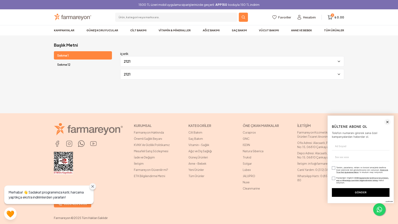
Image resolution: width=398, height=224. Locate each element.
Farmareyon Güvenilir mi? (151, 170)
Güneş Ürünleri (198, 157)
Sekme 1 (63, 55)
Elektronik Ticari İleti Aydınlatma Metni (349, 196)
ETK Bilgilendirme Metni (149, 176)
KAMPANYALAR (64, 30)
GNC (246, 138)
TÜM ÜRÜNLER (334, 30)
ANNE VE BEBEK (301, 30)
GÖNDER (313, 213)
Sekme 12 (63, 64)
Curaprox (249, 132)
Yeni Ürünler (196, 170)
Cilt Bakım (195, 132)
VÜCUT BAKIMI (269, 30)
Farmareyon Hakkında (149, 132)
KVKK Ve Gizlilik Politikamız (152, 145)
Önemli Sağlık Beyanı (148, 138)
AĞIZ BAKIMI (211, 30)
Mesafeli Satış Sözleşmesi (151, 151)
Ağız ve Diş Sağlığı (200, 151)
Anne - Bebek (197, 163)
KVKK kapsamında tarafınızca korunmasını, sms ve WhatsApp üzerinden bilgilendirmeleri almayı (296, 203)
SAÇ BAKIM (239, 30)
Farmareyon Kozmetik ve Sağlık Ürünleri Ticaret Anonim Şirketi (318, 134)
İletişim (139, 163)
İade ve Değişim (144, 157)
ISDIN (246, 145)
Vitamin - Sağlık (198, 145)
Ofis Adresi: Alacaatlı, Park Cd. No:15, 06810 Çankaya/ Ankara (318, 145)
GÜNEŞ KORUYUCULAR (102, 30)
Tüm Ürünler (196, 176)
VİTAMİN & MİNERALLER (175, 30)
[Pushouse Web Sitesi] (389, 222)
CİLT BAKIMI (138, 30)
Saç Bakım (195, 138)
